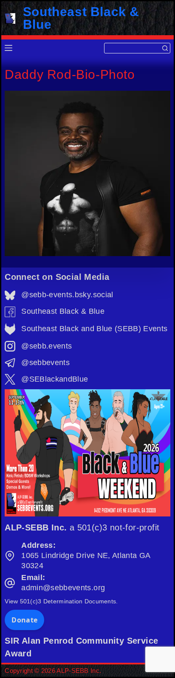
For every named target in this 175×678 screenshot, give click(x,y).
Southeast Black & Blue (81, 18)
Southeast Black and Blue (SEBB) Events (94, 328)
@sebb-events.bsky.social (67, 294)
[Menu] (8, 48)
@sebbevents (45, 362)
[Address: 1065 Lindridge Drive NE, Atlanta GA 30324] (10, 556)
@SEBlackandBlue (54, 379)
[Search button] (165, 48)
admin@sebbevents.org (63, 587)
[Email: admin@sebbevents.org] (10, 583)
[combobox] (132, 48)
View (61, 601)
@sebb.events (46, 346)
